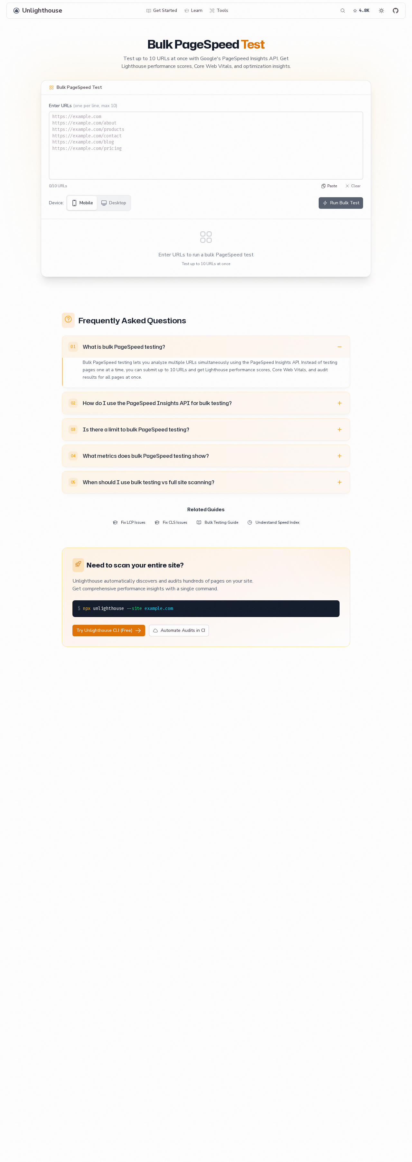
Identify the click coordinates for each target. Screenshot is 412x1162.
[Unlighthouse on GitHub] (395, 10)
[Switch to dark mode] (381, 10)
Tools (222, 10)
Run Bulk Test (344, 203)
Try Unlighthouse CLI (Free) (104, 630)
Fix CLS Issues (175, 522)
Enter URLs (83, 106)
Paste (332, 186)
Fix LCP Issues (133, 522)
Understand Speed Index (277, 522)
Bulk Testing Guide (221, 522)
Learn (196, 10)
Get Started (165, 10)
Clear (355, 186)
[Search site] (342, 10)
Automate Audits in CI (183, 630)
